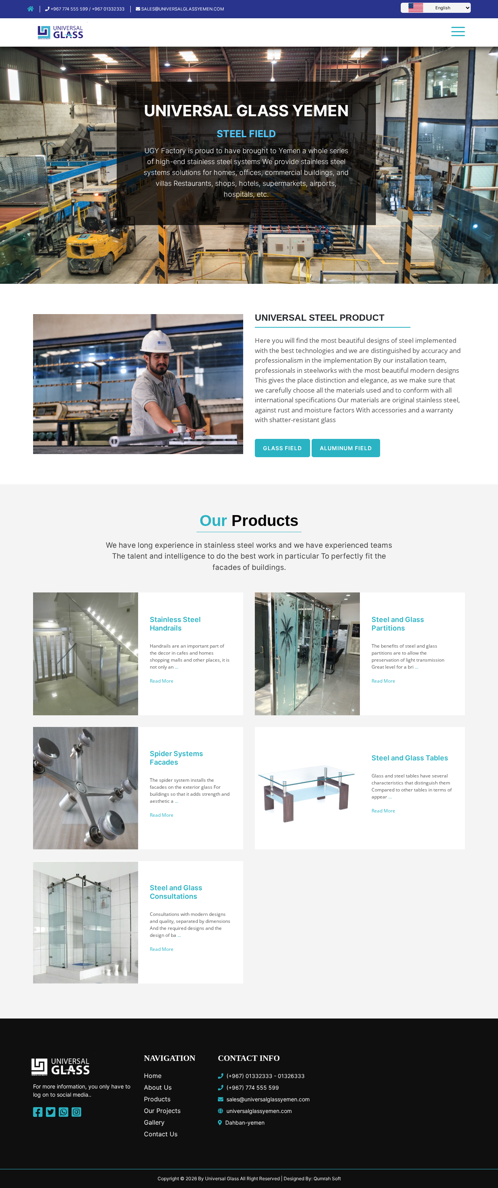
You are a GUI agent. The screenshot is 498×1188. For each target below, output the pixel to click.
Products (157, 1099)
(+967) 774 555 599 (251, 1087)
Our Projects (162, 1111)
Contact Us (160, 1134)
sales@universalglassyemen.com (182, 9)
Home (152, 1076)
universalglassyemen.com (257, 1111)
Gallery (154, 1122)
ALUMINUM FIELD (346, 448)
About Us (158, 1087)
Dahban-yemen (243, 1122)
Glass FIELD (282, 448)
